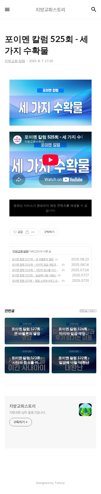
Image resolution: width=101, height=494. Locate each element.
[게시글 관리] (33, 232)
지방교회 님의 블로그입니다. (27, 412)
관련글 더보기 (88, 310)
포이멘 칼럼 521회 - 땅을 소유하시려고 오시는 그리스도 (36, 280)
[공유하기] (27, 232)
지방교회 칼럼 (20, 251)
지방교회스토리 (22, 406)
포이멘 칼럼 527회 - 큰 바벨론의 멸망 (33, 259)
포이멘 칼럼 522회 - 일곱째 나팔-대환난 (34, 275)
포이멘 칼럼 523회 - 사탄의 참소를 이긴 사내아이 (36, 270)
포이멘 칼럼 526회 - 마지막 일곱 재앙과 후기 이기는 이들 (36, 264)
